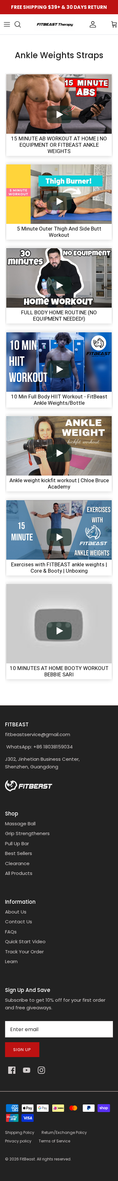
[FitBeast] (54, 24)
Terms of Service (54, 1141)
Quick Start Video (25, 941)
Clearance (17, 863)
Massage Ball (20, 823)
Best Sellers (18, 853)
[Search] (21, 24)
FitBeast (27, 1159)
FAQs (11, 931)
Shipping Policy (19, 1132)
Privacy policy (18, 1141)
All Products (18, 873)
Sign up (22, 1050)
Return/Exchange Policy (64, 1132)
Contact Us (18, 921)
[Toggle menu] (7, 24)
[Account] (82, 24)
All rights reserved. (54, 1159)
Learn (11, 961)
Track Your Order (24, 951)
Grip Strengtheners (27, 833)
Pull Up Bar (17, 843)
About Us (15, 911)
